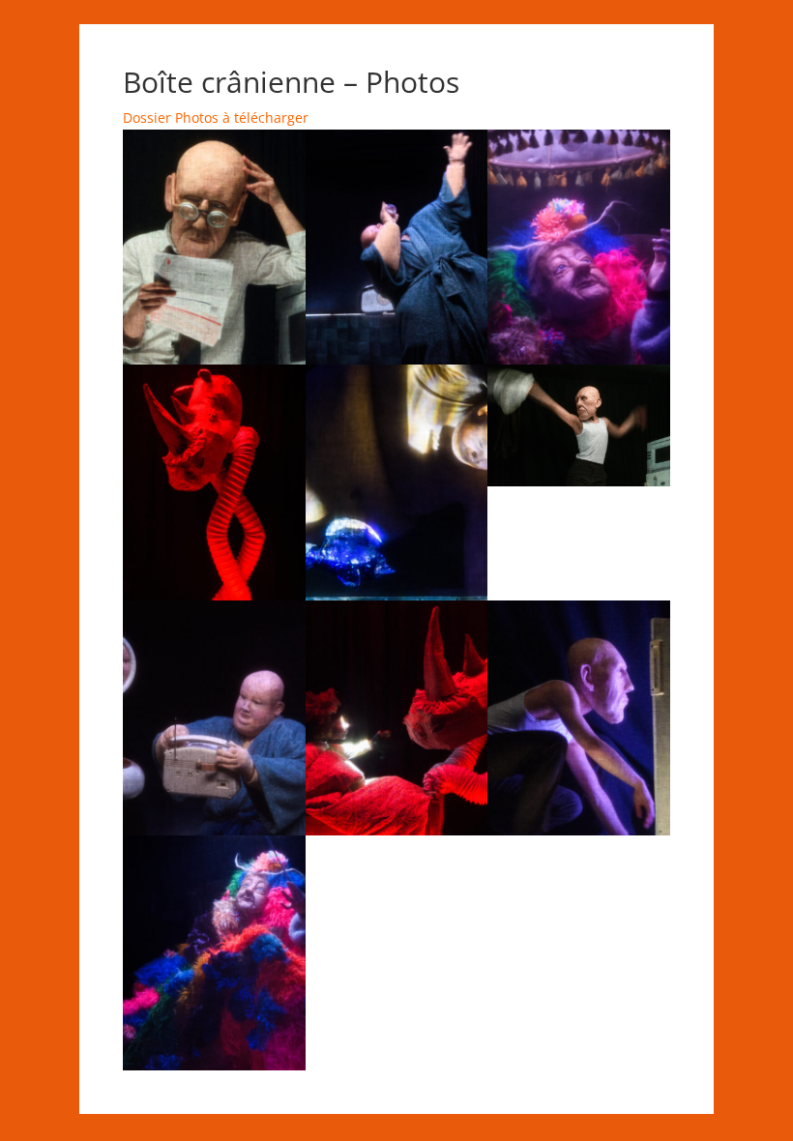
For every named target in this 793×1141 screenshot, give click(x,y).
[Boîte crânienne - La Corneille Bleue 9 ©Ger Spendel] (578, 359)
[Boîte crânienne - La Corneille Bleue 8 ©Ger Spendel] (214, 595)
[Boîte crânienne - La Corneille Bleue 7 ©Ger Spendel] (397, 830)
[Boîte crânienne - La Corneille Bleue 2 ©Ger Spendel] (578, 481)
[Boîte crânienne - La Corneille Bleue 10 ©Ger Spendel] (214, 1065)
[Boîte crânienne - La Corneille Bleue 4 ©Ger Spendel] (397, 359)
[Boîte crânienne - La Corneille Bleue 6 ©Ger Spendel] (397, 595)
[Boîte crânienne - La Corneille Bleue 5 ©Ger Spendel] (214, 830)
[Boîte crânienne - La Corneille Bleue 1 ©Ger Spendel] (214, 359)
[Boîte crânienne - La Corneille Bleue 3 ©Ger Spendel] (578, 830)
